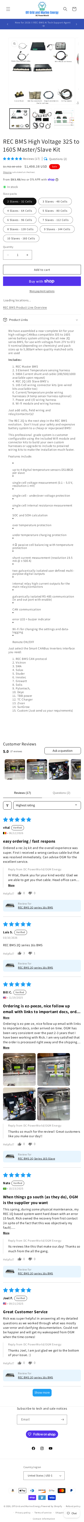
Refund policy (73, 1506)
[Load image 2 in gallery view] (42, 119)
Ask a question (63, 750)
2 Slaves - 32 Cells (19, 201)
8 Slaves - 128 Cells (20, 229)
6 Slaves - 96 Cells (19, 220)
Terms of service (43, 1512)
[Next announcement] (76, 24)
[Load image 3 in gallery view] (64, 119)
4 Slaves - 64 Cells (19, 211)
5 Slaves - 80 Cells (55, 211)
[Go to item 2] (37, 769)
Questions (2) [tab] (61, 792)
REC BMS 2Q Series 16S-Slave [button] (36, 1158)
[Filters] (7, 805)
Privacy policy (23, 1512)
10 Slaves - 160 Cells (21, 238)
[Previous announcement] (7, 24)
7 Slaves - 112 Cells (56, 220)
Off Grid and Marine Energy (26, 1506)
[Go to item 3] (59, 769)
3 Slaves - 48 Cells (55, 201)
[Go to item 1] (15, 769)
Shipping (7, 172)
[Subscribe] (62, 1419)
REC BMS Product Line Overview (25, 307)
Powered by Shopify (51, 1506)
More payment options (42, 291)
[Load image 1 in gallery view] (20, 119)
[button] (8, 9)
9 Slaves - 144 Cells (57, 229)
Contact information (44, 1518)
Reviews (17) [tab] (22, 792)
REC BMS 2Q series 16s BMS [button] (35, 907)
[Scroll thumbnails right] (76, 769)
